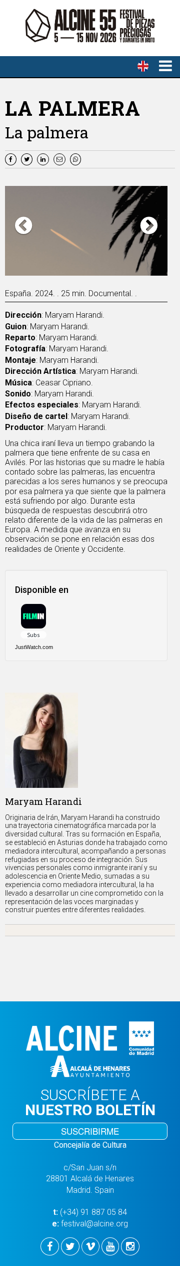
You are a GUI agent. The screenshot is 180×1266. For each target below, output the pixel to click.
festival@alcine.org (94, 1223)
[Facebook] (12, 158)
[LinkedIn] (44, 158)
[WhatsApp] (77, 158)
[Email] (62, 158)
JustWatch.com (34, 647)
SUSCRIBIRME (90, 1131)
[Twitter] (28, 158)
